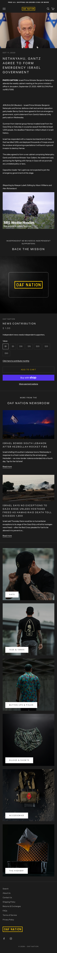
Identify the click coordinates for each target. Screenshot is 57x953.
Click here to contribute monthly (16, 361)
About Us (6, 893)
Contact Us (7, 897)
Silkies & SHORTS (19, 760)
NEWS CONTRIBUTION (19, 323)
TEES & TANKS (17, 650)
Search (5, 888)
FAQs (5, 910)
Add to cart (28, 369)
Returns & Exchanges (12, 906)
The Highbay (16, 871)
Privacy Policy (8, 919)
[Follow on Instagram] (11, 938)
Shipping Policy (9, 902)
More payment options (28, 384)
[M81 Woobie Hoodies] (28, 210)
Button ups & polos (21, 705)
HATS (12, 594)
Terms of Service (10, 915)
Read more (7, 466)
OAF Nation (9, 319)
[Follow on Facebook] (4, 938)
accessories (16, 815)
